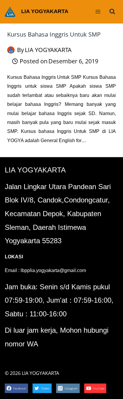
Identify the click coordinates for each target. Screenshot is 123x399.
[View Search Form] (112, 12)
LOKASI (14, 256)
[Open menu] (97, 11)
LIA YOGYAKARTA (48, 50)
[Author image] (11, 50)
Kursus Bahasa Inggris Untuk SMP (54, 34)
